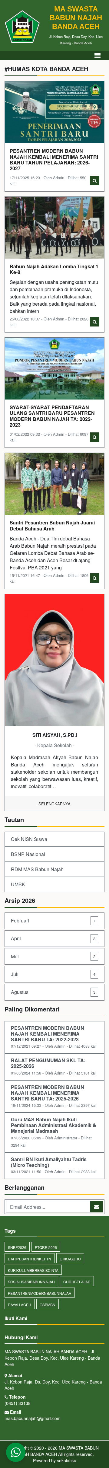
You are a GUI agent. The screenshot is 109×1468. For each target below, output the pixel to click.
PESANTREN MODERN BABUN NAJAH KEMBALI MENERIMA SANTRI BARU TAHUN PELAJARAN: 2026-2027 (54, 159)
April (53, 938)
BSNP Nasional (28, 854)
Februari (53, 920)
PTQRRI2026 (46, 1247)
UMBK (18, 884)
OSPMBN (47, 1304)
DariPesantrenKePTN (29, 1258)
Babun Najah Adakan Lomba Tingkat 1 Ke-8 (54, 269)
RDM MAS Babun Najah (37, 869)
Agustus (53, 992)
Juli (53, 974)
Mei (53, 956)
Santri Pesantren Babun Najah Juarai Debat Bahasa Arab (52, 525)
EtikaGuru (70, 1258)
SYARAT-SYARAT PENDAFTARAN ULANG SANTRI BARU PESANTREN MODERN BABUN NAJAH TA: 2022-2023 (52, 416)
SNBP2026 (17, 1247)
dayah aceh (19, 1304)
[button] (15, 1452)
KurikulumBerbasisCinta (33, 1270)
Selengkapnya (54, 804)
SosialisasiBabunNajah (31, 1281)
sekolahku (66, 1460)
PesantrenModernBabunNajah (39, 1293)
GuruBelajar (77, 1281)
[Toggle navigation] (97, 55)
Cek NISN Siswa (29, 839)
